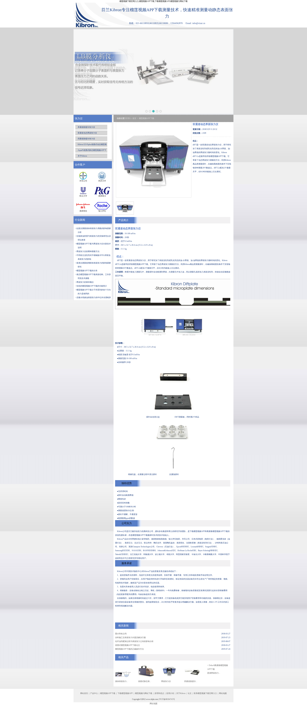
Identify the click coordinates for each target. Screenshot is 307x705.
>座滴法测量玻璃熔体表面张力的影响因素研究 (93, 265)
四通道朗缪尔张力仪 (86, 139)
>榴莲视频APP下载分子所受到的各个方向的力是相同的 (93, 292)
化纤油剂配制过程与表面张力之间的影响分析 (134, 641)
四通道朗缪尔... (190, 681)
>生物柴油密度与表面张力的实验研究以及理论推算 (93, 238)
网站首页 (84, 693)
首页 (134, 118)
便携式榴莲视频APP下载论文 (127, 645)
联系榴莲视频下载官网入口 (205, 693)
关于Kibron (82, 156)
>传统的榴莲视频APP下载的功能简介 (91, 286)
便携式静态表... (144, 681)
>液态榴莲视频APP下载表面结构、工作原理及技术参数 (93, 276)
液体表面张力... (121, 681)
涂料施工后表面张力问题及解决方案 (130, 637)
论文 (190, 693)
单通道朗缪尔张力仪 (86, 127)
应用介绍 (170, 693)
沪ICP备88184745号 (166, 699)
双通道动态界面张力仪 (87, 133)
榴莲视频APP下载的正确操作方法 (129, 649)
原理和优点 (159, 693)
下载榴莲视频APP (125, 693)
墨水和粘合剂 (121, 634)
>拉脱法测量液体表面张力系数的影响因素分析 (93, 230)
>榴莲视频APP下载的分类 (86, 270)
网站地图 (223, 693)
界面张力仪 (166, 681)
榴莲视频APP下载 (146, 118)
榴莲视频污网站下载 (143, 693)
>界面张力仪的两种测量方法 (87, 251)
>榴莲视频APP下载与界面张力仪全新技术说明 (93, 246)
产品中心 (94, 693)
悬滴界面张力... (213, 673)
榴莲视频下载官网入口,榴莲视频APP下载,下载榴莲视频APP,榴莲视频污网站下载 (153, 1)
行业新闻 (80, 219)
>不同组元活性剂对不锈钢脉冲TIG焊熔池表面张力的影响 (92, 257)
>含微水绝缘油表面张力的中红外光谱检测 (93, 297)
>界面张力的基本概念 (84, 282)
